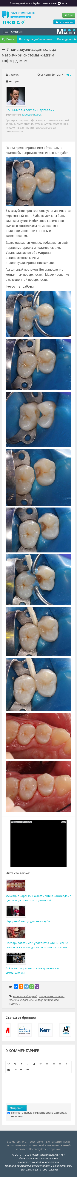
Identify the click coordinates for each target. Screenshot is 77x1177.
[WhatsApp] (31, 986)
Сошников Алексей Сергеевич (30, 110)
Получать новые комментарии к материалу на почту (39, 1114)
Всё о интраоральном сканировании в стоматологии (32, 970)
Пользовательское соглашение (38, 1158)
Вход (70, 15)
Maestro (27, 114)
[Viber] (37, 986)
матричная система (51, 996)
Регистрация (65, 21)
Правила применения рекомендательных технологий (38, 1166)
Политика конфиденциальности (38, 1162)
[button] (9, 1064)
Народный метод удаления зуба (28, 921)
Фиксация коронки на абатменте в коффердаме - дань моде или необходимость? (38, 898)
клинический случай (25, 996)
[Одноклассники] (21, 986)
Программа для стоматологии (38, 1169)
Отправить (17, 1108)
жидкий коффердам (21, 1000)
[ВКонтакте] (16, 986)
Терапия (14, 74)
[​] (38, 1086)
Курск (37, 114)
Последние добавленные (36, 39)
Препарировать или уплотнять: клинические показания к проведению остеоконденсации (37, 945)
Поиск (10, 39)
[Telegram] (26, 986)
